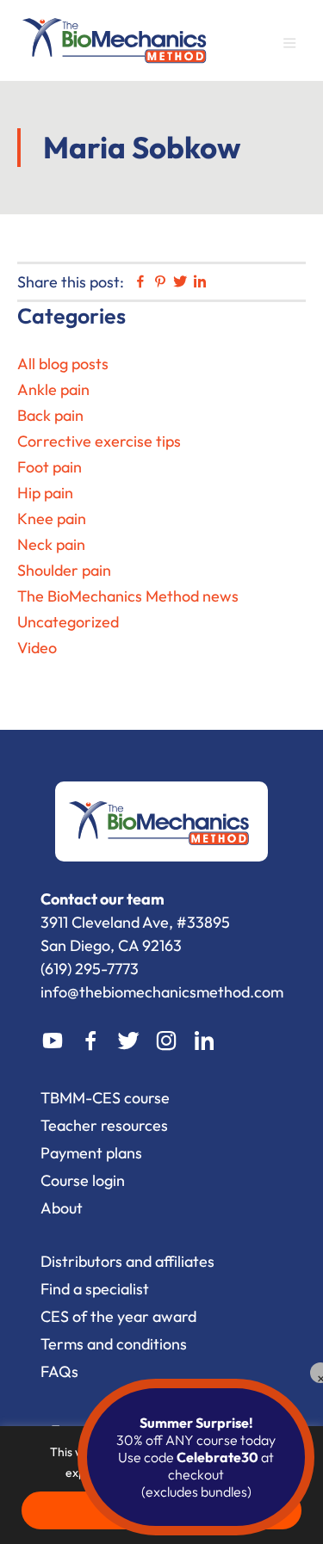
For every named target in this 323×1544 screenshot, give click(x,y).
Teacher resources (104, 1125)
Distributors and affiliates (127, 1261)
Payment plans (91, 1153)
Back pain (50, 415)
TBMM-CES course (105, 1098)
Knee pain (51, 518)
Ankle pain (53, 389)
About (61, 1208)
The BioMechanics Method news (128, 596)
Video (37, 648)
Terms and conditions (113, 1344)
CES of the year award (118, 1316)
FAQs (59, 1371)
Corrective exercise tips (99, 441)
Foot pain (49, 467)
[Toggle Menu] (297, 46)
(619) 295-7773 (89, 969)
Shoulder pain (64, 570)
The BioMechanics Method (116, 38)
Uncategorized (68, 622)
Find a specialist (94, 1289)
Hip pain (45, 493)
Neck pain (51, 544)
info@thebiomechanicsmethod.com (161, 992)
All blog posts (63, 364)
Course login (82, 1180)
